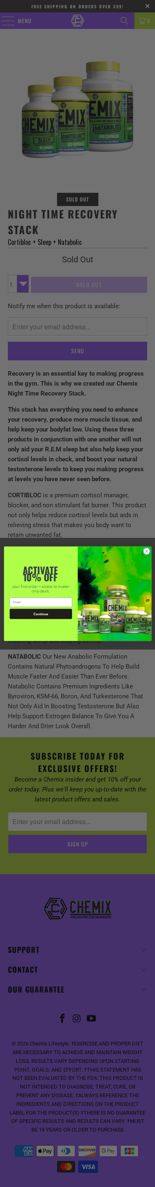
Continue (40, 614)
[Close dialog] (146, 551)
